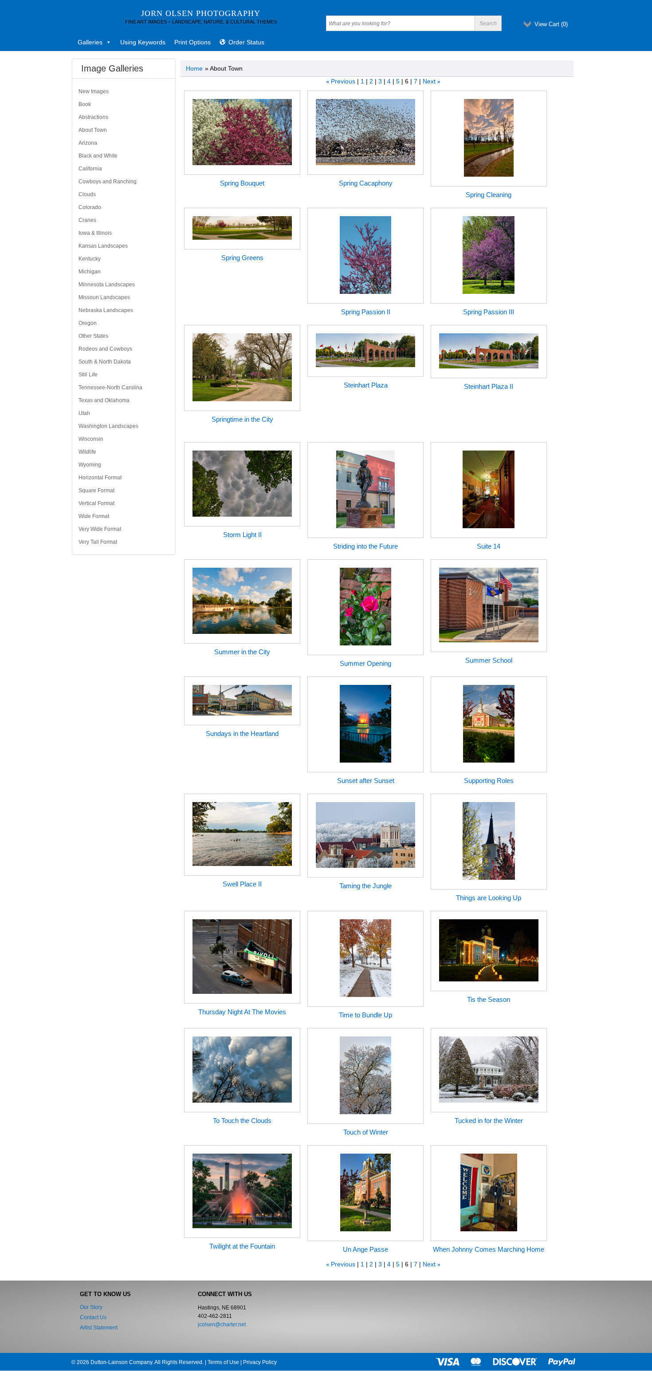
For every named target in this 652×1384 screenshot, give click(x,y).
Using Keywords (142, 42)
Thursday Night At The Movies (242, 1012)
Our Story (91, 1307)
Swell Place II (242, 884)
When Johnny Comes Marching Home (488, 1249)
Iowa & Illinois (95, 233)
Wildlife (87, 452)
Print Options (192, 42)
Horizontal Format (100, 478)
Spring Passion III (488, 312)
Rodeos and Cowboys (105, 349)
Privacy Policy (260, 1362)
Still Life (88, 375)
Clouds (87, 194)
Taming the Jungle (365, 886)
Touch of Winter (365, 1132)
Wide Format (94, 516)
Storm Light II (242, 534)
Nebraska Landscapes (106, 310)
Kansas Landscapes (103, 246)
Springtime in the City (242, 419)
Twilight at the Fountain (242, 1246)
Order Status (246, 42)
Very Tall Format (98, 542)
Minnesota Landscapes (107, 284)
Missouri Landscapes (104, 297)
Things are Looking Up (488, 898)
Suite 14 (488, 546)
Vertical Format (96, 503)
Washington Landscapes (108, 426)
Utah (84, 413)
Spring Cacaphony (366, 183)
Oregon (88, 323)
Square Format (96, 490)
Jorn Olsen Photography (200, 13)
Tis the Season (488, 999)
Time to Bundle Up (365, 1015)
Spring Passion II (365, 312)
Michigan (90, 272)
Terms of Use (223, 1362)
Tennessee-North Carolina (110, 387)
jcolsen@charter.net (222, 1324)
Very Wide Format (100, 529)
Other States (93, 336)
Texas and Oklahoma (104, 400)
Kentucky (90, 259)
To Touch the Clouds (242, 1120)
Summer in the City (242, 652)
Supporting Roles (489, 780)
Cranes (87, 220)
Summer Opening (365, 663)
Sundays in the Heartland (242, 733)
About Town (93, 130)
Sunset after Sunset (365, 780)
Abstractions (93, 117)
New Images (94, 91)
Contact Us (93, 1317)
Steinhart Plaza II (488, 386)
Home (194, 68)
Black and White (98, 156)
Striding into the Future (365, 546)
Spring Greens (242, 257)
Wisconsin (91, 439)
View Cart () (551, 24)
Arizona (88, 143)
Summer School (488, 660)
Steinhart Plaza (366, 385)
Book (85, 104)
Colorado (90, 207)
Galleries (90, 42)
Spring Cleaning (488, 194)
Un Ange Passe (365, 1249)
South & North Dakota (105, 362)
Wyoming (90, 465)
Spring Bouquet (242, 183)
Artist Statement (99, 1328)
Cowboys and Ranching (108, 181)
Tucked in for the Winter (489, 1120)
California (90, 169)
